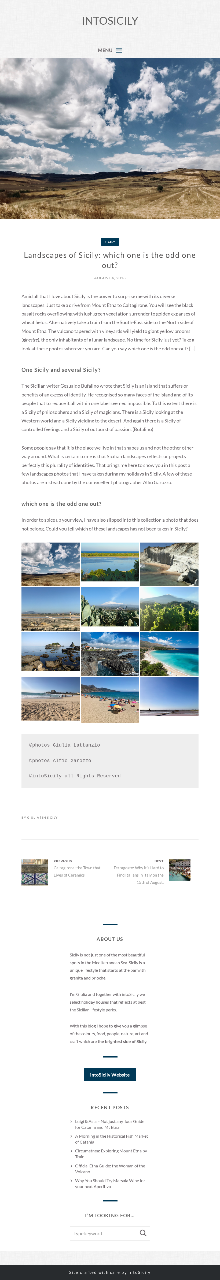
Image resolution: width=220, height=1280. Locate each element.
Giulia (33, 817)
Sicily (110, 242)
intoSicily (110, 20)
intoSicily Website (110, 1075)
